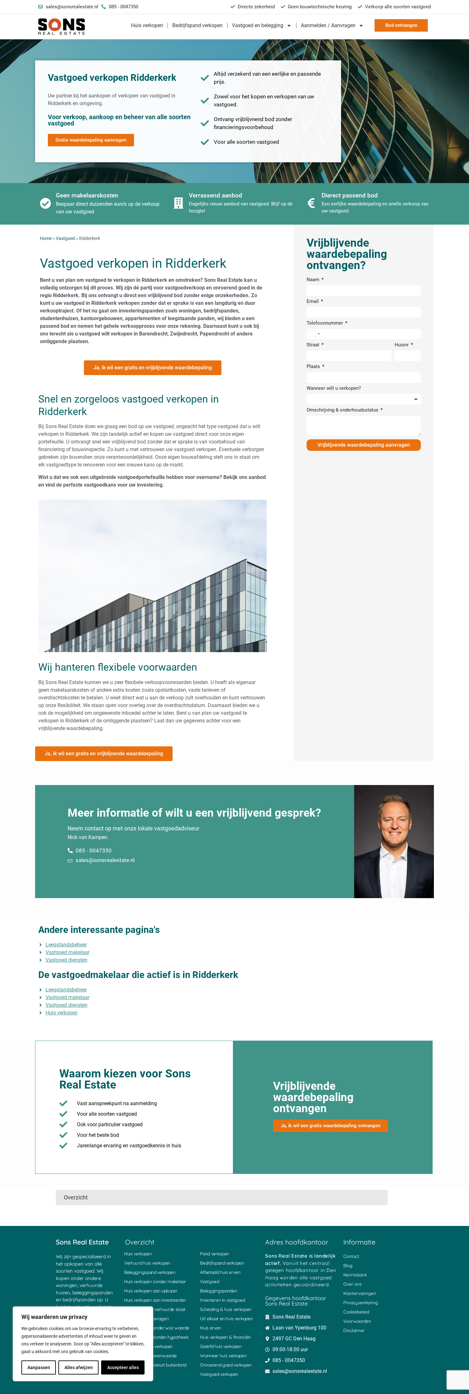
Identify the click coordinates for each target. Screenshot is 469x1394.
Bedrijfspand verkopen (197, 25)
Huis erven (210, 1328)
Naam (314, 279)
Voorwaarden (357, 1321)
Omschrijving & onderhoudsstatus (343, 410)
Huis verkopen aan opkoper (150, 1291)
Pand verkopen (214, 1254)
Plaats (314, 366)
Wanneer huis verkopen (223, 1356)
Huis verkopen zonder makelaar (155, 1281)
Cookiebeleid (356, 1312)
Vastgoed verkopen (219, 1374)
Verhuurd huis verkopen (147, 1263)
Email (313, 301)
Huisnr (402, 345)
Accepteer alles (123, 1367)
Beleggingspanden (218, 1291)
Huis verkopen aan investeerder (155, 1300)
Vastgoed (65, 238)
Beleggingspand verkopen (149, 1272)
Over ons (352, 1284)
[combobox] (314, 334)
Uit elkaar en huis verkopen (226, 1318)
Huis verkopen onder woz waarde (156, 1328)
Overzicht (76, 1197)
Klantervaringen (359, 1293)
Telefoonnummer (325, 323)
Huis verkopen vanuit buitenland (155, 1365)
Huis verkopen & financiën (225, 1337)
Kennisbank (355, 1275)
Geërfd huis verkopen (221, 1346)
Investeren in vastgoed (222, 1300)
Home (46, 238)
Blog (348, 1265)
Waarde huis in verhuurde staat (154, 1309)
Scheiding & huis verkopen (225, 1309)
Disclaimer (354, 1330)
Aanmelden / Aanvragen (328, 25)
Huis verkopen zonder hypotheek (156, 1337)
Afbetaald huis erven (220, 1272)
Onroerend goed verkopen (226, 1365)
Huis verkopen (147, 25)
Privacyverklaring (360, 1302)
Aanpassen (38, 1367)
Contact (351, 1256)
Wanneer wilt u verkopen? (334, 388)
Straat (314, 345)
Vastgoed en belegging (257, 25)
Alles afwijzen (78, 1367)
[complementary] (83, 1343)
